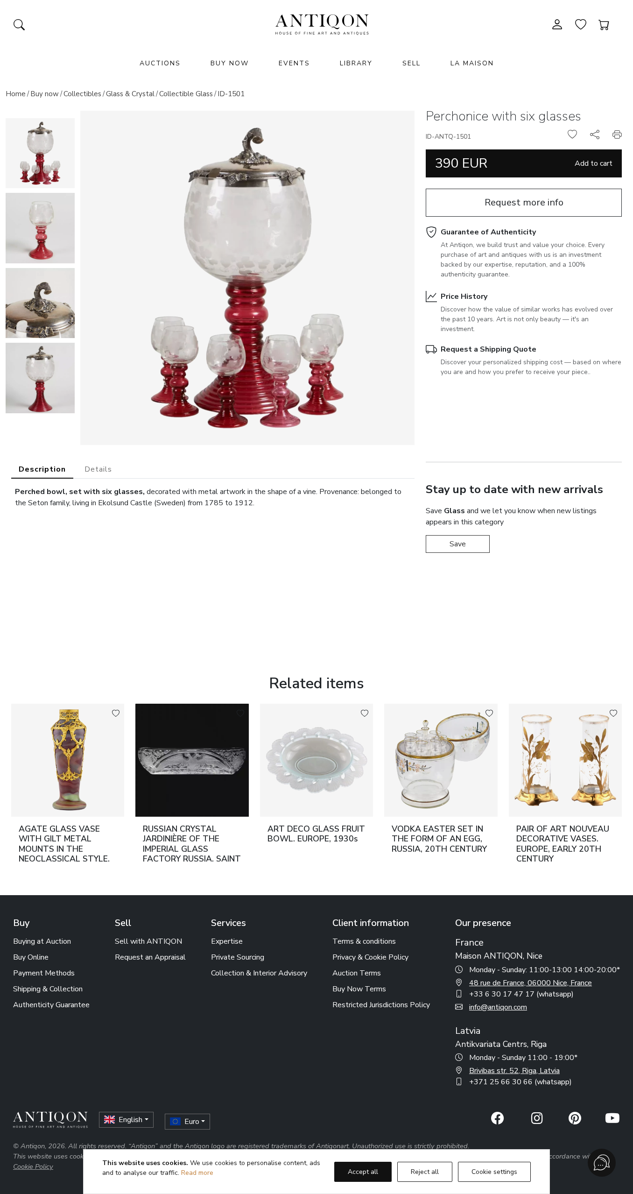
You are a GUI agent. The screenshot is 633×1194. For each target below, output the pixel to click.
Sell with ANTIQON (148, 941)
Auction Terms (356, 973)
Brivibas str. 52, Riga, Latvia (514, 1071)
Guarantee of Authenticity (488, 232)
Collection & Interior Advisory (259, 973)
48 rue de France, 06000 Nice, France (530, 983)
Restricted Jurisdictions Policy (381, 1005)
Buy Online (31, 957)
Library (356, 63)
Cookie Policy (33, 1166)
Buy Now (230, 63)
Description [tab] (42, 469)
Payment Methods (44, 973)
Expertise (227, 941)
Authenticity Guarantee (51, 1005)
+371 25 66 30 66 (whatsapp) (520, 1082)
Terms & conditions (364, 941)
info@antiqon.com (498, 1007)
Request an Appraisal (150, 957)
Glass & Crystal (130, 94)
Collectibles (82, 94)
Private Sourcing (237, 957)
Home (16, 94)
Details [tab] (98, 469)
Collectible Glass (186, 94)
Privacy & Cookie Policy (370, 957)
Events (294, 63)
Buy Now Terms (359, 989)
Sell (411, 63)
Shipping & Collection (48, 989)
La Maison (472, 63)
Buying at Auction (42, 941)
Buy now (44, 94)
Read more (197, 1172)
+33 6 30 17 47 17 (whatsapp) (521, 994)
